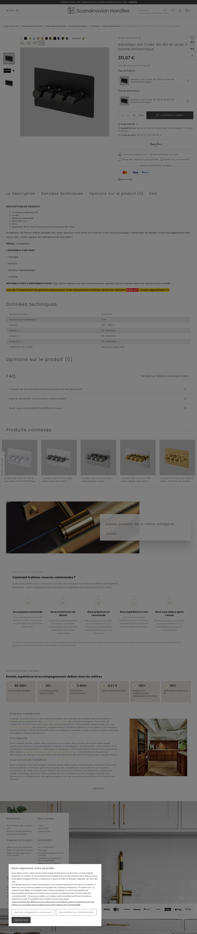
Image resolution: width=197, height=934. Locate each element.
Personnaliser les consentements (76, 912)
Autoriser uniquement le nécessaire (33, 912)
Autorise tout (21, 920)
